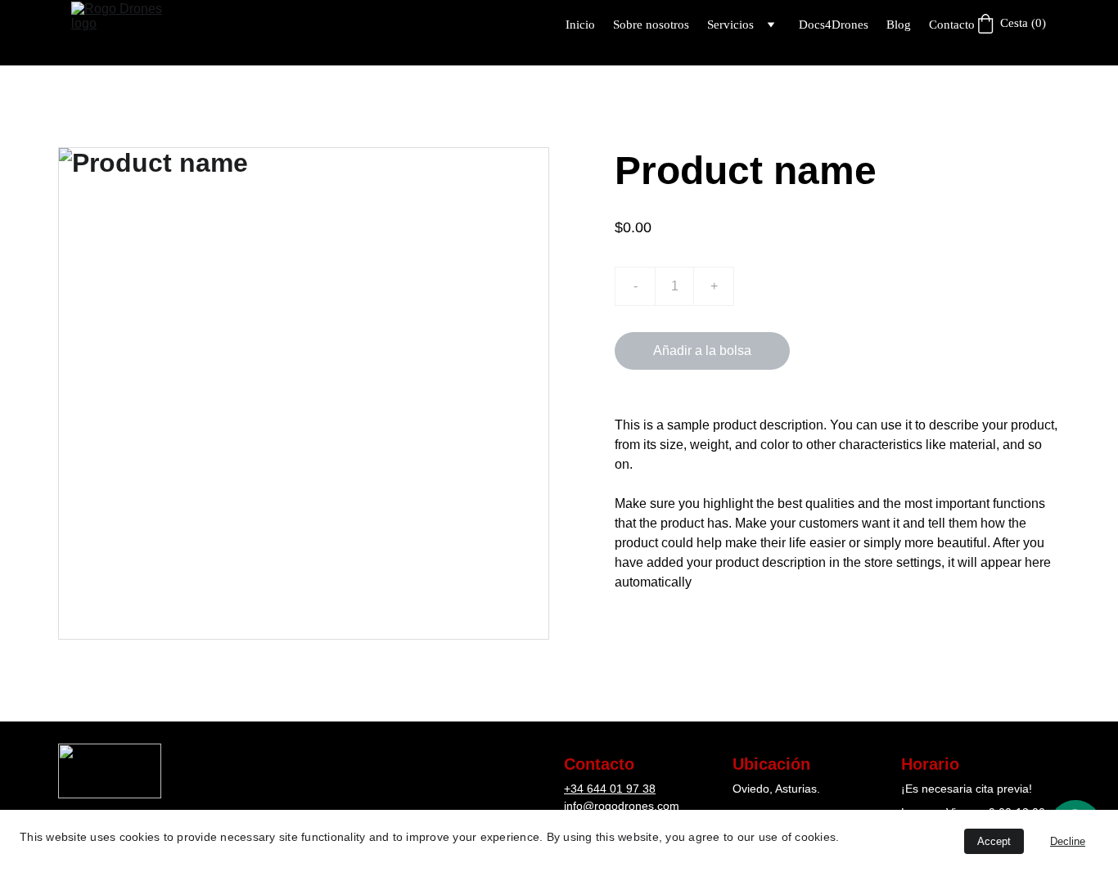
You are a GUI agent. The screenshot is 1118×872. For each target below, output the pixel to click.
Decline (1067, 841)
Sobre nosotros (651, 24)
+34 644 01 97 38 (610, 788)
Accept (994, 841)
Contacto (952, 24)
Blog (898, 24)
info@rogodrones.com (621, 805)
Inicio (580, 24)
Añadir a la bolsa (702, 350)
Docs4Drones (833, 24)
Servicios (730, 24)
